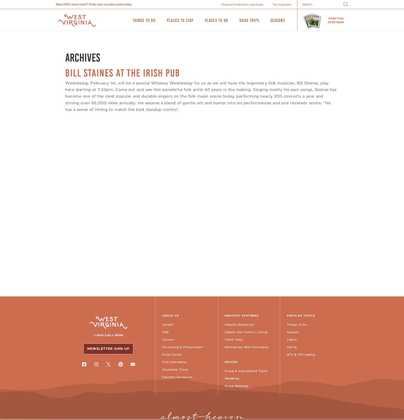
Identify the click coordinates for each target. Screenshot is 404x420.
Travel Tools (234, 339)
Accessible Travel (175, 369)
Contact (167, 324)
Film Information (174, 362)
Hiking (292, 347)
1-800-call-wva (108, 335)
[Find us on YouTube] (133, 364)
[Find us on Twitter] (108, 364)
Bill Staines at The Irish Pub (122, 73)
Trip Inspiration (281, 4)
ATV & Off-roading (301, 354)
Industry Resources (239, 324)
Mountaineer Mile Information (247, 347)
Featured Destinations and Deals (242, 4)
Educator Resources (177, 377)
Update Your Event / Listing (246, 332)
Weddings (232, 378)
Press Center (172, 354)
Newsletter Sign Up (108, 349)
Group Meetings (237, 386)
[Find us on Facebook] (84, 364)
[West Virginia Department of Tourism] (77, 20)
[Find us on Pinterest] (120, 364)
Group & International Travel (246, 371)
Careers (168, 339)
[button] (345, 4)
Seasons (293, 332)
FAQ (165, 332)
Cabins (292, 339)
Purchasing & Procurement (182, 347)
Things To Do (297, 324)
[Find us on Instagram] (96, 364)
